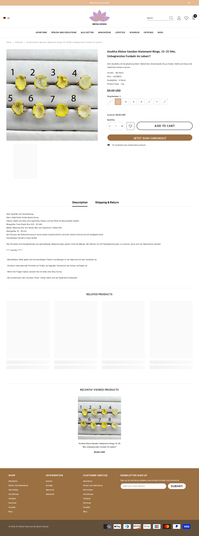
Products (19, 42)
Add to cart (165, 126)
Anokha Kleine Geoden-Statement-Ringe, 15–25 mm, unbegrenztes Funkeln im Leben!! (99, 445)
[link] (27, 362)
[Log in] (179, 18)
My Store (119, 73)
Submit (177, 486)
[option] (99, 426)
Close (189, 3)
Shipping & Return (107, 202)
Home (9, 42)
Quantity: (111, 120)
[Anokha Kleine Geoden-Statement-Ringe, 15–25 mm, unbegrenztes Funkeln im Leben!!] (99, 417)
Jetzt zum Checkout (150, 138)
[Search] (160, 18)
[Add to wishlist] (130, 126)
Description (80, 202)
